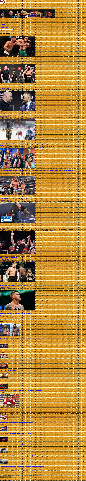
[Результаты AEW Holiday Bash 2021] (4, 367)
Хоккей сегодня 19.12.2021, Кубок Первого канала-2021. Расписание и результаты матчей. (23, 143)
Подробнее (31, 62)
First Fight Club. (13, 480)
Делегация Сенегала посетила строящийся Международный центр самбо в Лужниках (22, 466)
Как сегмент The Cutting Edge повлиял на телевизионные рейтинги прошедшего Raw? (22, 390)
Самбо (3, 26)
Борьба (3, 20)
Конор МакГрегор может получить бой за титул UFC (13, 113)
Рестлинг (4, 25)
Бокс (3, 21)
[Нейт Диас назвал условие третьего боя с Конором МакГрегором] (43, 46)
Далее (12, 318)
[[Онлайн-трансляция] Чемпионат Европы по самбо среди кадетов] (3, 430)
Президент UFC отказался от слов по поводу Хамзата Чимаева (16, 86)
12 (4, 318)
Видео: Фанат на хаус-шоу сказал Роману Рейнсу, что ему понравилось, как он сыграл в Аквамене (25, 338)
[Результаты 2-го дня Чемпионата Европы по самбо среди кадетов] (9, 406)
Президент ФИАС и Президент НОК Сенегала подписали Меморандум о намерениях (21, 455)
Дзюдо (3, 23)
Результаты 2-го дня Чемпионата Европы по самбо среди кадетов (16, 409)
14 (7, 318)
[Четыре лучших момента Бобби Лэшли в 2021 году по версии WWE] (4, 357)
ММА (3, 24)
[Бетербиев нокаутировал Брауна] (43, 242)
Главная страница (5, 19)
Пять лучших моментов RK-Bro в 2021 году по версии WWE (15, 198)
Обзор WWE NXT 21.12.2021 (7, 380)
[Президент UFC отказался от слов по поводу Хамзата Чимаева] (43, 73)
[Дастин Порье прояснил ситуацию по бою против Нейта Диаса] (43, 300)
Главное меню (3, 30)
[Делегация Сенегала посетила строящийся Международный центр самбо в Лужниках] (4, 463)
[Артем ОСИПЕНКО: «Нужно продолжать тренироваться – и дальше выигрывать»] (4, 441)
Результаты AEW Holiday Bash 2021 (9, 370)
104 (10, 318)
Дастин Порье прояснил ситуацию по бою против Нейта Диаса (16, 313)
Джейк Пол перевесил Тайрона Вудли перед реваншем (14, 285)
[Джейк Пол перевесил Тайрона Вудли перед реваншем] (43, 272)
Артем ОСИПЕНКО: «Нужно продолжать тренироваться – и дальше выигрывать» (21, 444)
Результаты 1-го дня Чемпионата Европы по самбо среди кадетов (16, 422)
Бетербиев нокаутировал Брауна (8, 257)
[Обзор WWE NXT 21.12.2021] (4, 378)
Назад (1, 318)
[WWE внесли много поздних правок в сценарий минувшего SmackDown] (43, 213)
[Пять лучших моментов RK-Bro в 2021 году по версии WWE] (43, 186)
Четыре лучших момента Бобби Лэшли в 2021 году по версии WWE (17, 360)
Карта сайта (4, 27)
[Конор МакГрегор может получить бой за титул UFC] (43, 101)
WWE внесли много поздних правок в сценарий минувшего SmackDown (18, 226)
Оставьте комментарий (4, 60)
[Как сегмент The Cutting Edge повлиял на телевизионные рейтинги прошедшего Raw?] (4, 388)
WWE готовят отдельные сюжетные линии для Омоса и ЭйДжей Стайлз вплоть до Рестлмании (24, 350)
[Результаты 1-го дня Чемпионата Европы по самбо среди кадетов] (4, 419)
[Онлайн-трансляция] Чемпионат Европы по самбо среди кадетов (17, 433)
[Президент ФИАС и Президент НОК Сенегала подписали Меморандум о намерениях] (4, 452)
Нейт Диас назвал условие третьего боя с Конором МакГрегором (16, 58)
